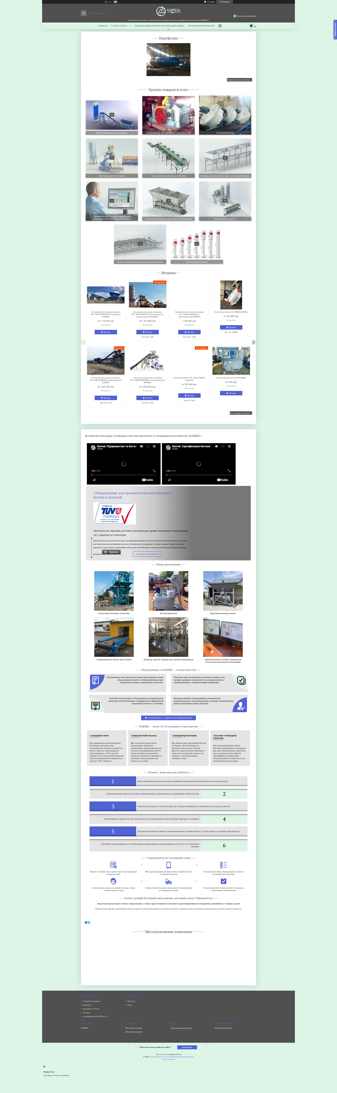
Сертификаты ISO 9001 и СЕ (201, 25)
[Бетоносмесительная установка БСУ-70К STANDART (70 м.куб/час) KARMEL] (106, 295)
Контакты (87, 1005)
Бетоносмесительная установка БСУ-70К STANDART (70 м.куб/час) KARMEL (106, 314)
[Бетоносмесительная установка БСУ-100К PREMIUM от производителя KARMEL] (147, 360)
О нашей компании (91, 1001)
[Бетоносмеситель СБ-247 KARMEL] (231, 360)
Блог (129, 1005)
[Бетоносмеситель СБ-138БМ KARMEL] (231, 295)
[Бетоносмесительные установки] (112, 115)
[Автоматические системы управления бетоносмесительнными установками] (112, 201)
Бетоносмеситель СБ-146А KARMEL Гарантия (189, 379)
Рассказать (187, 1047)
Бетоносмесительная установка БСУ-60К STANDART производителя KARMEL (106, 380)
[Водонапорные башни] (197, 244)
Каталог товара (119, 25)
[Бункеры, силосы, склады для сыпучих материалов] (225, 158)
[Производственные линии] (112, 158)
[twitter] (89, 923)
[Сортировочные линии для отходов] (168, 158)
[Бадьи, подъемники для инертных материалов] (140, 244)
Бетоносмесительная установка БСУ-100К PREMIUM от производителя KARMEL (147, 380)
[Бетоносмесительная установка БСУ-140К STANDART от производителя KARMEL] (189, 295)
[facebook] (86, 923)
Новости (131, 1001)
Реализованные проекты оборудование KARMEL (159, 25)
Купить (107, 332)
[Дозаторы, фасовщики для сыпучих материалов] (168, 201)
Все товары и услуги (240, 413)
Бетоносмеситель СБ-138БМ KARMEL (231, 312)
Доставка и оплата (91, 1008)
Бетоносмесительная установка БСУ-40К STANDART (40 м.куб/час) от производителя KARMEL (148, 314)
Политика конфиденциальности (182, 1057)
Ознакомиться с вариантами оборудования (170, 717)
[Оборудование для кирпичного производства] (168, 115)
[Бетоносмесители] (225, 115)
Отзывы (86, 1012)
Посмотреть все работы (238, 79)
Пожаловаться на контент (159, 1057)
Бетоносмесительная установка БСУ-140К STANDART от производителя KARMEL (189, 314)
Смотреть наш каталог (147, 553)
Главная (102, 25)
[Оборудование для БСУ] (225, 201)
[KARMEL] (168, 11)
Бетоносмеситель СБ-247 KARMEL (231, 378)
